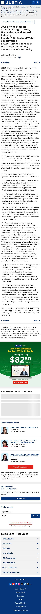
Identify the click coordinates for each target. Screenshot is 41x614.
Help (20, 599)
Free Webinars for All (10, 423)
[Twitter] (28, 584)
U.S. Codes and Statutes (20, 7)
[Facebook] (16, 584)
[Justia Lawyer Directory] (30, 584)
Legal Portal (20, 592)
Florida (8, 329)
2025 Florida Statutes (8, 9)
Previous (6, 63)
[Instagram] (19, 584)
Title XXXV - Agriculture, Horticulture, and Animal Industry (19, 11)
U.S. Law (9, 7)
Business (6, 548)
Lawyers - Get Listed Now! (20, 523)
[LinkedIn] (10, 584)
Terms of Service (20, 603)
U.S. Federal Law (9, 558)
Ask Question (20, 498)
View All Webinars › (20, 467)
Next (36, 63)
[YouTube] (13, 584)
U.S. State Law (8, 563)
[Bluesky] (25, 584)
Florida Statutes (35, 7)
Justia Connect (20, 589)
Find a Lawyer (7, 507)
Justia (3, 7)
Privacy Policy (21, 607)
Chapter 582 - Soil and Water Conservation (14, 13)
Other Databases (9, 567)
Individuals (7, 543)
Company (20, 596)
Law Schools (7, 553)
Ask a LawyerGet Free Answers (8, 487)
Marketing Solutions (11, 572)
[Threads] (22, 584)
